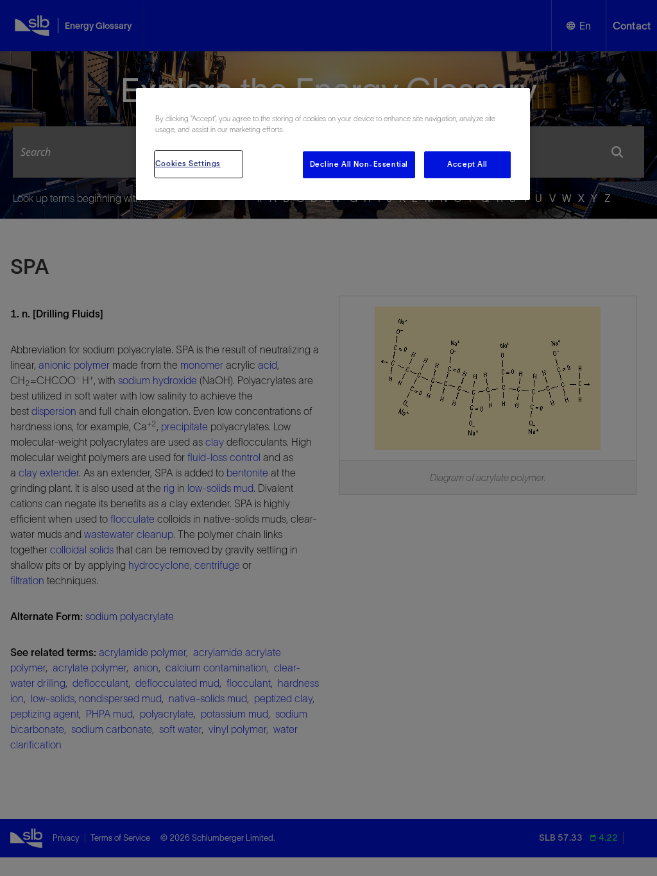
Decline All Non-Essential (359, 164)
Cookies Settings (188, 163)
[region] (333, 144)
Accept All (467, 164)
